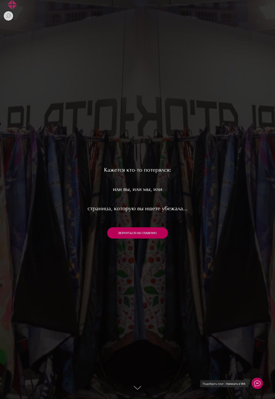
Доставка (242, 5)
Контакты (261, 5)
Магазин (168, 5)
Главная (151, 5)
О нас (185, 5)
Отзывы (224, 5)
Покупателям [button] (204, 5)
